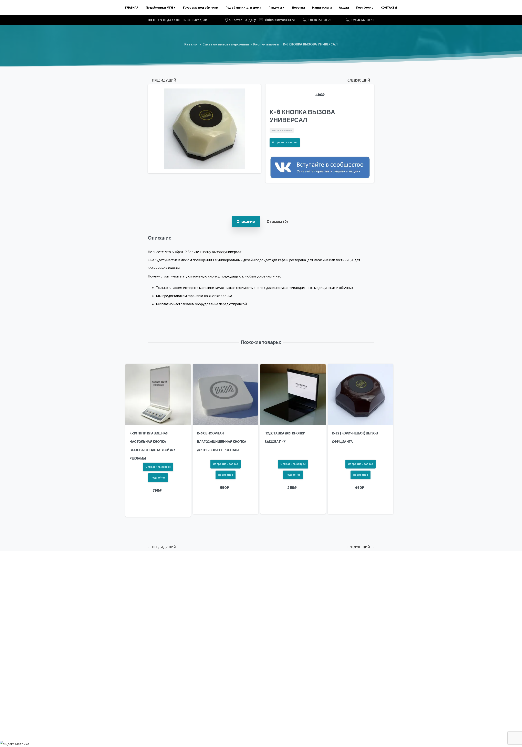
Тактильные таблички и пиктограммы (384, 588)
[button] (254, 91)
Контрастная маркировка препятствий (251, 601)
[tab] (246, 221)
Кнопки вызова (266, 44)
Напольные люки (329, 588)
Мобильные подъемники (155, 588)
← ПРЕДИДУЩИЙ (162, 80)
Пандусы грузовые (239, 588)
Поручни (210, 588)
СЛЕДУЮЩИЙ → (360, 80)
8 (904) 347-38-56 (362, 20)
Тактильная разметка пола (284, 588)
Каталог (191, 44)
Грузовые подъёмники (106, 588)
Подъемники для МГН (61, 588)
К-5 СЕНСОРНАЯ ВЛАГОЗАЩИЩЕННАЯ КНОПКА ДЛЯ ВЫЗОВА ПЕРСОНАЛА (221, 441)
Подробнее (158, 477)
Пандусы (190, 588)
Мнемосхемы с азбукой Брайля (452, 588)
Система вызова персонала (225, 44)
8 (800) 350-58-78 (319, 20)
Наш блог (299, 601)
